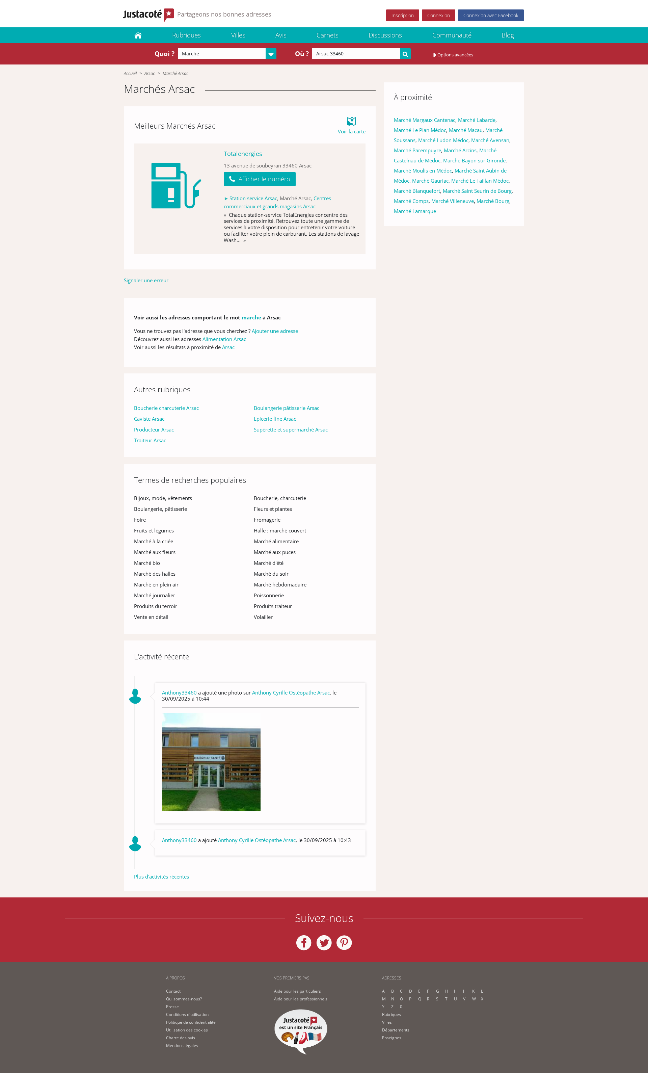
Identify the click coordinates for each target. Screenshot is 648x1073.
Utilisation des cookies (187, 1029)
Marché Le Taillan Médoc (480, 180)
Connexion (438, 15)
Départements (395, 1029)
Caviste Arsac (149, 418)
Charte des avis (180, 1037)
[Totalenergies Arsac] (176, 198)
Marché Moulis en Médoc (423, 170)
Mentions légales (182, 1045)
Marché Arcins (460, 150)
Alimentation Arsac (224, 339)
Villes (238, 35)
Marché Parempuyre (417, 150)
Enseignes (391, 1037)
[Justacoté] (138, 35)
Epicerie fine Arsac (275, 418)
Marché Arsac (175, 73)
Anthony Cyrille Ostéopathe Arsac (291, 692)
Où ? (302, 53)
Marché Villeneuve (452, 201)
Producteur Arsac (154, 429)
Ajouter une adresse (275, 331)
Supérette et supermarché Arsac (291, 429)
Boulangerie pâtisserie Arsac (286, 407)
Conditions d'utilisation (187, 1014)
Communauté (451, 35)
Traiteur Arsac (150, 440)
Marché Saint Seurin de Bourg (477, 190)
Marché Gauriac (430, 180)
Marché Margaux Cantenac (424, 119)
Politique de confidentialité (191, 1022)
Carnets (328, 35)
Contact (173, 991)
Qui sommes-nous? (184, 998)
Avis (281, 35)
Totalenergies (243, 154)
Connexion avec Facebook (490, 15)
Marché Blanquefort (417, 190)
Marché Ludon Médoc (443, 140)
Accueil (130, 73)
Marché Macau (466, 130)
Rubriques (186, 35)
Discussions (385, 35)
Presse (172, 1006)
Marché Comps (411, 201)
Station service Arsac (253, 198)
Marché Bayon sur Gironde (474, 160)
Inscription (403, 15)
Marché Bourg (493, 201)
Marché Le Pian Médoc (420, 130)
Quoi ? (164, 53)
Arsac (149, 73)
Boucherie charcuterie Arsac (166, 407)
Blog (508, 35)
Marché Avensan (490, 140)
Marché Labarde (476, 119)
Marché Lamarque (415, 211)
